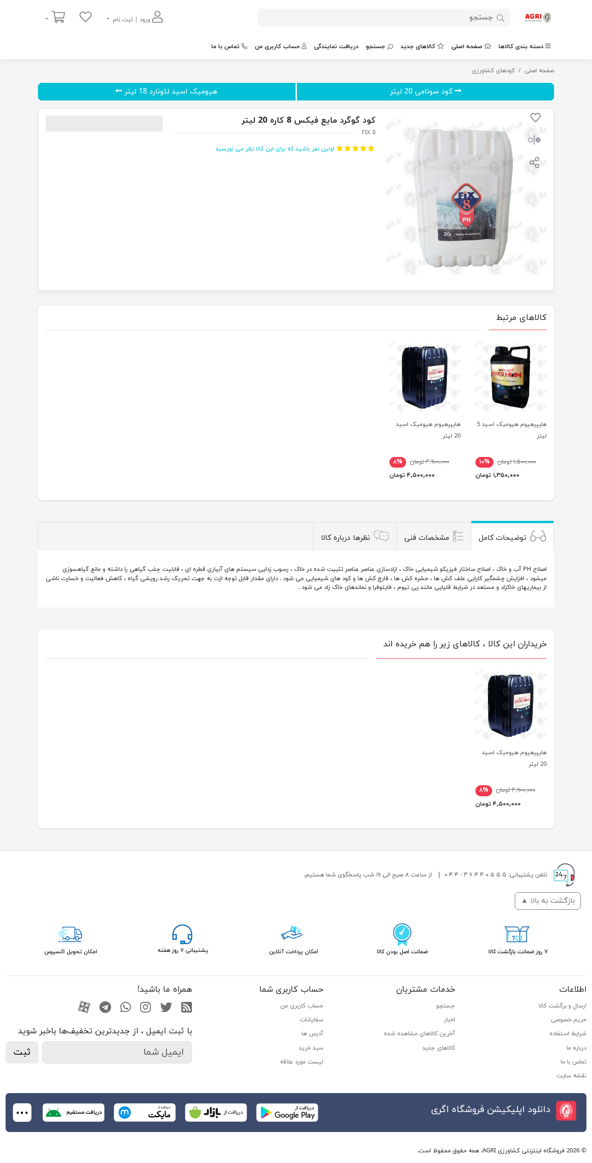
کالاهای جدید (418, 47)
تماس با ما (225, 47)
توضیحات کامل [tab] (502, 537)
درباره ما (576, 1048)
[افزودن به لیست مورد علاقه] (535, 119)
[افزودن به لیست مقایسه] (534, 142)
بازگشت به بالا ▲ (548, 901)
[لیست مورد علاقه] (85, 18)
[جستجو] (500, 17)
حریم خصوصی (568, 1020)
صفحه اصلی (466, 47)
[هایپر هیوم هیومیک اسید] (511, 376)
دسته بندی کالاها (521, 47)
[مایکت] (145, 1112)
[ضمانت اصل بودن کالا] (402, 934)
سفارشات (311, 1020)
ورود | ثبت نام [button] (131, 20)
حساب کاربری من (277, 47)
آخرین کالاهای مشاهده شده (419, 1034)
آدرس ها (312, 1034)
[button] (534, 164)
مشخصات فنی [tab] (426, 537)
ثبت (22, 1052)
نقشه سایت (571, 1076)
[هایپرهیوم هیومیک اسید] (425, 376)
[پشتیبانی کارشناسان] (182, 934)
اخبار (449, 1020)
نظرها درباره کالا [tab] (345, 537)
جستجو (375, 47)
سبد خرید (311, 1048)
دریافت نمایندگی (336, 47)
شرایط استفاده (567, 1034)
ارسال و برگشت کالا (562, 1006)
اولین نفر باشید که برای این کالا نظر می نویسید (275, 149)
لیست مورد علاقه (301, 1062)
